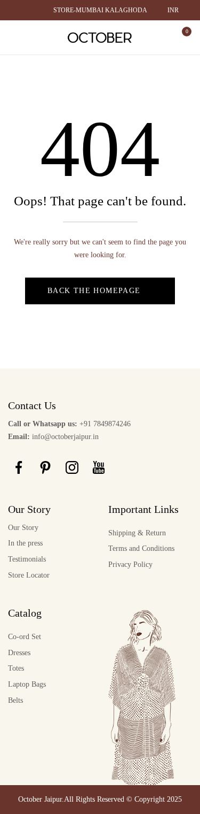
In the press (25, 543)
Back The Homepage (94, 291)
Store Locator (29, 575)
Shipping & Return (137, 533)
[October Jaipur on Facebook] (18, 467)
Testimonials (27, 559)
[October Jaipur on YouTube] (98, 467)
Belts (15, 700)
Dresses (19, 653)
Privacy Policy (130, 564)
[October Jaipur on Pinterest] (45, 467)
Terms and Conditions (141, 548)
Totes (16, 668)
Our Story (23, 528)
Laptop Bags (27, 684)
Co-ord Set (24, 637)
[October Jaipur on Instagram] (72, 467)
